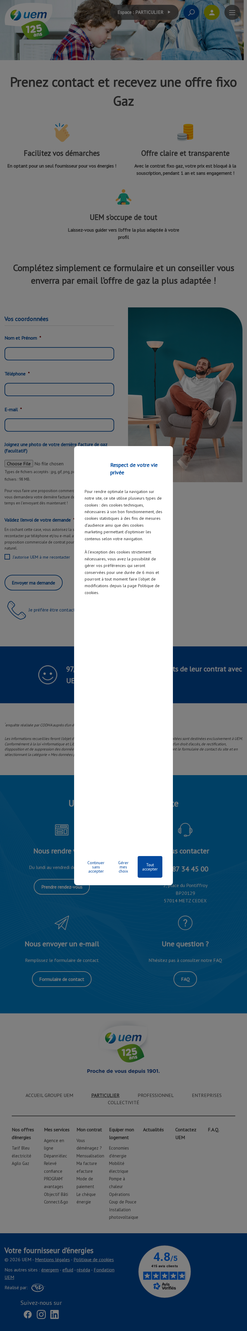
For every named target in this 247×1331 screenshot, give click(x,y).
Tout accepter (150, 867)
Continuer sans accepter (96, 867)
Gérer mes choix (123, 867)
